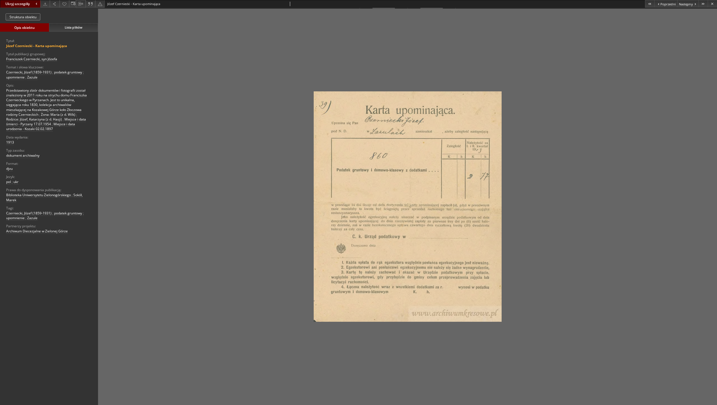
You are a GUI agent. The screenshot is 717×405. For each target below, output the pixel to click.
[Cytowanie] (90, 4)
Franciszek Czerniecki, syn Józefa (31, 59)
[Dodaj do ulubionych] (64, 4)
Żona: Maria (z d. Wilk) (58, 114)
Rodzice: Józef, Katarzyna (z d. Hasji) (34, 119)
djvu (9, 168)
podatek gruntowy (68, 72)
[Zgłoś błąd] (100, 4)
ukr (15, 181)
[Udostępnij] (54, 4)
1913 (10, 142)
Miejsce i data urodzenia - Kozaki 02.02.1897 (40, 126)
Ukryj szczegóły (17, 3)
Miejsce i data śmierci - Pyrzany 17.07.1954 (46, 121)
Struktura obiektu (23, 17)
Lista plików (73, 27)
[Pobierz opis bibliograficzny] (80, 4)
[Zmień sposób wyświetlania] (72, 4)
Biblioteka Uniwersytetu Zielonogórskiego (38, 195)
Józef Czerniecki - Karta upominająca (36, 45)
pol (8, 181)
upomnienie (15, 77)
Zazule (32, 77)
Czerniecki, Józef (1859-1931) (29, 72)
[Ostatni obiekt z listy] (703, 4)
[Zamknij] (712, 4)
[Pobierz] (45, 4)
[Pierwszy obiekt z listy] (649, 4)
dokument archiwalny (22, 155)
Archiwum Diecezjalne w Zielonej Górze (37, 231)
